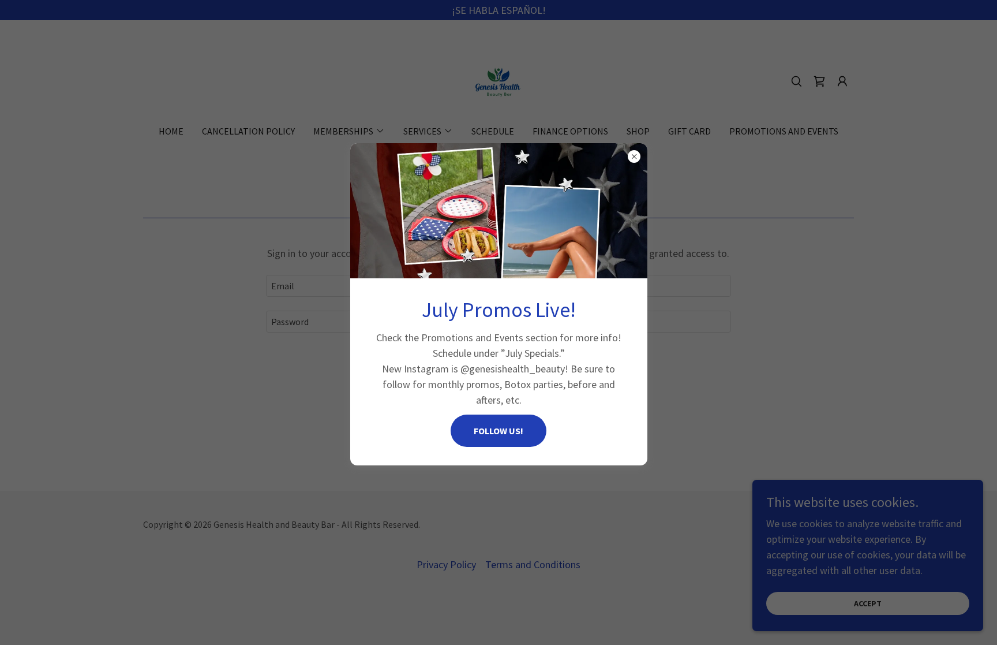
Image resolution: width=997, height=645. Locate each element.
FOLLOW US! (498, 431)
